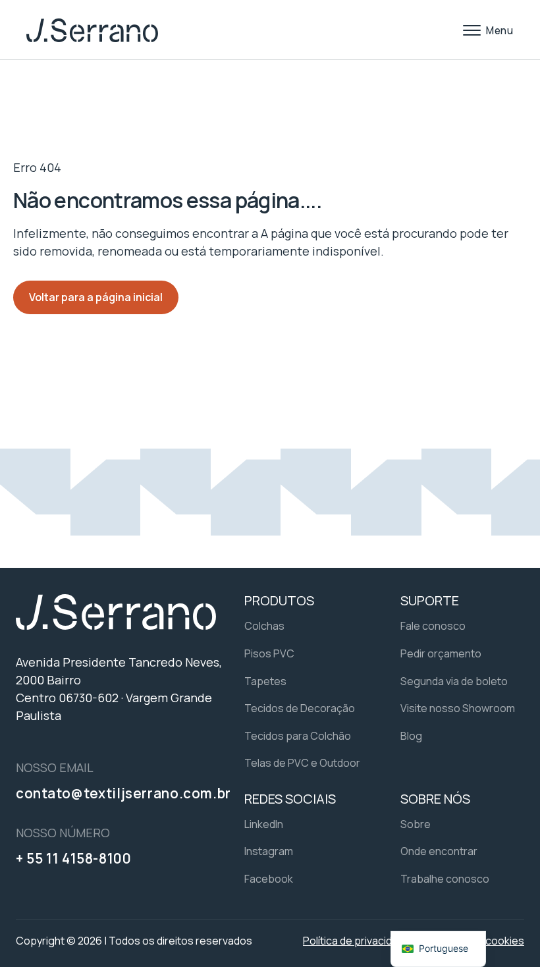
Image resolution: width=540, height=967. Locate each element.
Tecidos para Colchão (297, 736)
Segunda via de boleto (454, 681)
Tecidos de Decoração (299, 708)
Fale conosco (433, 626)
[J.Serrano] (92, 30)
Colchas (264, 626)
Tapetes (265, 681)
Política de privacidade (356, 940)
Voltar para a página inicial (96, 297)
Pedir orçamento (440, 653)
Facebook (268, 878)
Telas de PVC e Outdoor (302, 763)
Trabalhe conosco (444, 878)
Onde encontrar (438, 851)
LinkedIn (263, 824)
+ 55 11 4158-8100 (73, 859)
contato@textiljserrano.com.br (123, 793)
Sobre (415, 824)
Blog (411, 736)
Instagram (268, 851)
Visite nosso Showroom (457, 708)
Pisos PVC (269, 653)
